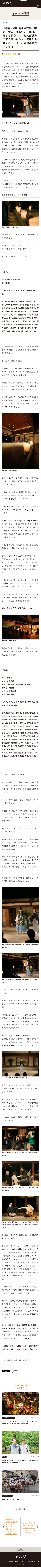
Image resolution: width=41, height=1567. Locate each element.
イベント (7, 53)
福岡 (14, 53)
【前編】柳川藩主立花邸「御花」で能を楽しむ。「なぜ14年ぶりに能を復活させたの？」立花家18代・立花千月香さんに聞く (11, 1526)
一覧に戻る (21, 1509)
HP (22, 1349)
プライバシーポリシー (32, 1561)
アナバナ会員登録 (7, 1561)
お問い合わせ (19, 1561)
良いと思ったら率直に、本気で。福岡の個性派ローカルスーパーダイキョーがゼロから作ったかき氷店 (29, 1527)
